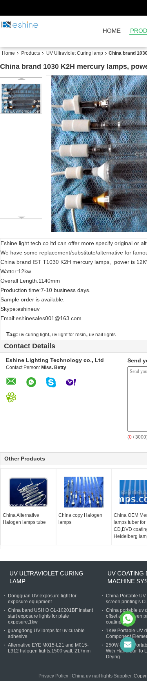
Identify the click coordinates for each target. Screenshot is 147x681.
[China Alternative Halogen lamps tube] (28, 492)
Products (30, 53)
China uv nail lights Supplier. (103, 676)
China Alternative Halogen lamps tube (24, 519)
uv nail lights (102, 334)
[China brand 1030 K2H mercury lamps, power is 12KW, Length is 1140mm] (21, 99)
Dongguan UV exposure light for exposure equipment (42, 598)
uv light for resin (69, 334)
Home (112, 31)
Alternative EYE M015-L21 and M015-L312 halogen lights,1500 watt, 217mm (49, 648)
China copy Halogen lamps (80, 519)
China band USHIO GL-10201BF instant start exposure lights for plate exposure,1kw (50, 616)
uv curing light (34, 334)
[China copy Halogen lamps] (83, 492)
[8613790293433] (128, 619)
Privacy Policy (53, 676)
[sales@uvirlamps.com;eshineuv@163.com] (128, 645)
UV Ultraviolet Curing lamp (74, 53)
